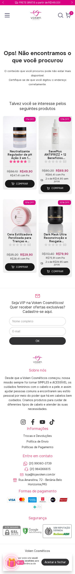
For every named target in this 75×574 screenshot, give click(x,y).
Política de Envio (38, 441)
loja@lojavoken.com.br (40, 474)
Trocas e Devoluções (37, 436)
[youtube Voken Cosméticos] (42, 422)
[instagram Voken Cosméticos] (23, 422)
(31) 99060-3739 (40, 463)
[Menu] (8, 15)
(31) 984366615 (40, 469)
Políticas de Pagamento (37, 447)
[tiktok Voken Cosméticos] (52, 422)
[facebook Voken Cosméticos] (32, 422)
